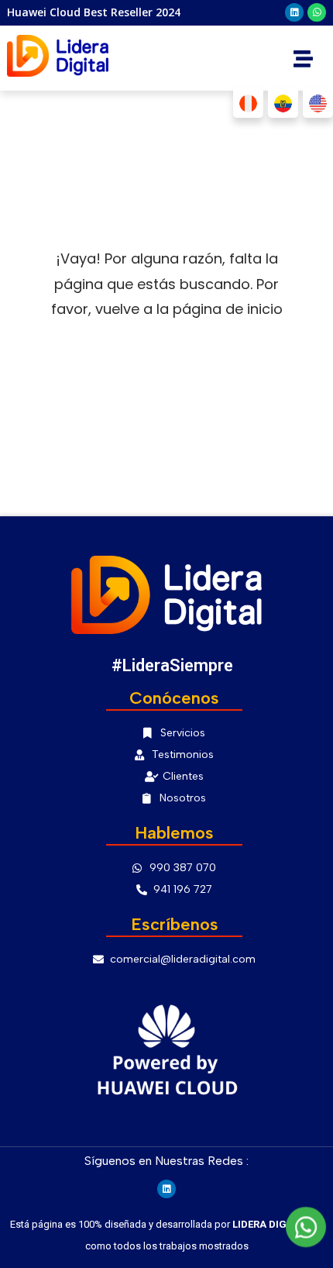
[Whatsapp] (316, 12)
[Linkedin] (294, 12)
